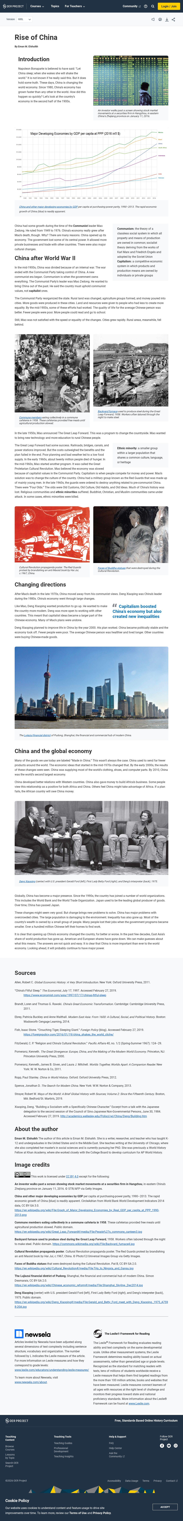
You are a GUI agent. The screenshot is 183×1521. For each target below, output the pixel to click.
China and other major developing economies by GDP (48, 206)
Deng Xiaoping (27, 881)
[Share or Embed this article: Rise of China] (173, 20)
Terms (145, 1480)
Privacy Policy (102, 1513)
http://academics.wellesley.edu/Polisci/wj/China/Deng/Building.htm (103, 1116)
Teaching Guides (63, 1443)
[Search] (153, 6)
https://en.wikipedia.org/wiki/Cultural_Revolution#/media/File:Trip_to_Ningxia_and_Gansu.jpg (74, 1268)
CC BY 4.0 (72, 1176)
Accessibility (114, 1480)
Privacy (158, 1480)
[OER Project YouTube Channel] (169, 1446)
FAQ (111, 1443)
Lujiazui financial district (37, 735)
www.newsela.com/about (31, 1382)
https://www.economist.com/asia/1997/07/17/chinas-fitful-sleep (65, 995)
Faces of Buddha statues (111, 568)
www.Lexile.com (139, 1403)
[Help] (146, 6)
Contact (170, 1480)
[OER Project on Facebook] (162, 1446)
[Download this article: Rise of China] (167, 20)
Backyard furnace (107, 411)
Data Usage (131, 1480)
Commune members (30, 417)
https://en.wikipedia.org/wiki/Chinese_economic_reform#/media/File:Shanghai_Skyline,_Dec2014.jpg (79, 1285)
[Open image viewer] (130, 81)
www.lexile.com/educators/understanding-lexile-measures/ (52, 1370)
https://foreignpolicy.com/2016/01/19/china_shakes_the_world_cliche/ (69, 1034)
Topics (55, 6)
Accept (165, 1507)
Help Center (115, 1448)
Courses (35, 6)
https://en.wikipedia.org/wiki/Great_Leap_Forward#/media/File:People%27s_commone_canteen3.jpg (78, 1231)
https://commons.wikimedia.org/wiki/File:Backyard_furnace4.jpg (94, 1244)
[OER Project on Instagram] (176, 1446)
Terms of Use (78, 1513)
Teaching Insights (63, 1456)
